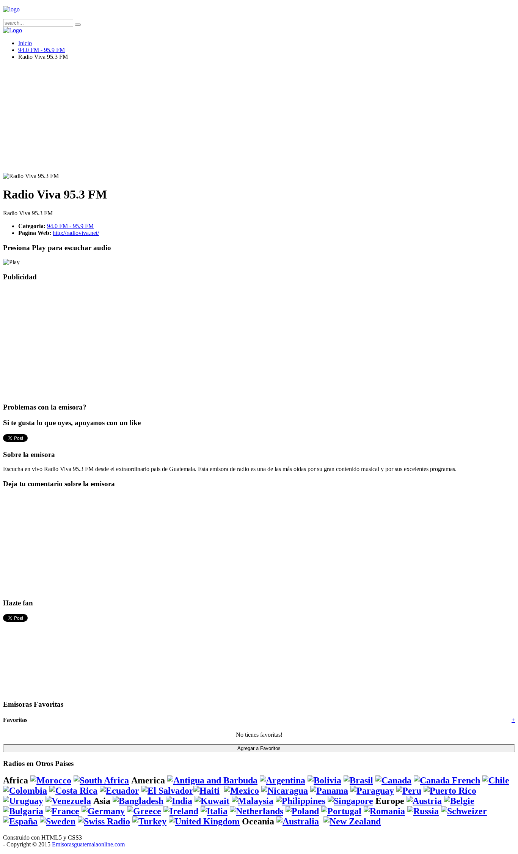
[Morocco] (50, 780)
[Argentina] (282, 780)
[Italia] (214, 811)
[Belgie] (459, 801)
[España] (20, 821)
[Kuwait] (212, 801)
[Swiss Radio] (104, 821)
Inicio (25, 43)
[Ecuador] (119, 791)
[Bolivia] (324, 780)
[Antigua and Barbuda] (212, 780)
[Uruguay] (23, 801)
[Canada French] (447, 780)
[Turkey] (149, 821)
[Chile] (495, 780)
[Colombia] (25, 791)
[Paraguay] (372, 791)
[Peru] (408, 791)
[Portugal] (341, 811)
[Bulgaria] (23, 811)
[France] (62, 811)
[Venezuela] (68, 801)
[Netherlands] (256, 811)
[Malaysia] (252, 801)
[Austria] (424, 801)
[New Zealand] (352, 821)
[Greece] (144, 811)
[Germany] (103, 811)
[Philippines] (300, 801)
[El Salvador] (167, 791)
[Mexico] (241, 791)
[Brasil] (358, 780)
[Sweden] (57, 821)
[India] (179, 801)
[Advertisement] (230, 119)
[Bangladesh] (138, 801)
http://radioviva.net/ (76, 233)
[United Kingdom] (204, 821)
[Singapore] (350, 801)
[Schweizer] (464, 811)
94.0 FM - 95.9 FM (41, 50)
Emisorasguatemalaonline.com (88, 844)
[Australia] (297, 821)
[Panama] (329, 791)
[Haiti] (206, 791)
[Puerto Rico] (450, 791)
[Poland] (302, 811)
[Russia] (423, 811)
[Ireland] (180, 811)
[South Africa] (101, 780)
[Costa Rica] (73, 791)
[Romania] (384, 811)
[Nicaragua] (284, 791)
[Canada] (393, 780)
